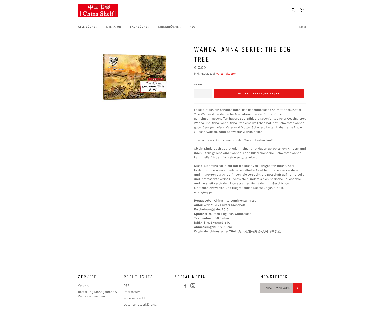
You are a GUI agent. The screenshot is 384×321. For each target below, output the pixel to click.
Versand (84, 285)
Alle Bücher (87, 26)
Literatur (113, 26)
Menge (198, 84)
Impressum (132, 292)
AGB (126, 285)
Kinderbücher (169, 26)
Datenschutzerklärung (140, 304)
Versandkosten (226, 73)
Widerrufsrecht (134, 298)
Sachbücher (139, 26)
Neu (192, 26)
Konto (302, 26)
